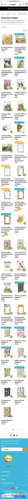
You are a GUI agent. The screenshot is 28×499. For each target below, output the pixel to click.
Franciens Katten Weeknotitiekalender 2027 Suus (7, 254)
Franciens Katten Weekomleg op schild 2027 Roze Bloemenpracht (21, 158)
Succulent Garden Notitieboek (6, 381)
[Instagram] (11, 435)
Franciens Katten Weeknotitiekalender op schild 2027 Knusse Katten (20, 320)
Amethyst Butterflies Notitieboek (7, 421)
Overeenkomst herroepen (7, 483)
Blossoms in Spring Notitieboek (20, 341)
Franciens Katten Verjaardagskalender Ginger (21, 115)
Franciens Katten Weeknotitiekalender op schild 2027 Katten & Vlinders (21, 181)
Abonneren (25, 449)
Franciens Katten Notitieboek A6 (20, 136)
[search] (5, 4)
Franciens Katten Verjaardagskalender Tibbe (21, 94)
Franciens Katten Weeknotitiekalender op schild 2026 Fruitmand (7, 230)
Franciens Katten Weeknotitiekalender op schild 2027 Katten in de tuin (7, 320)
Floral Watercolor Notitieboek (19, 381)
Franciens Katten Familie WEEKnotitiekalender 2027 (7, 157)
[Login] (20, 4)
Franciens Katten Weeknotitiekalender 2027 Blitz (7, 94)
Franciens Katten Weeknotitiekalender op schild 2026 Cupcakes (20, 205)
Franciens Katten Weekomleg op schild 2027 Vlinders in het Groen (7, 205)
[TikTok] (17, 435)
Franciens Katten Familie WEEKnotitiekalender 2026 (20, 49)
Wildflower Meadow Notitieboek (20, 361)
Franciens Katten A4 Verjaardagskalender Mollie (7, 297)
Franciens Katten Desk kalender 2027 (6, 136)
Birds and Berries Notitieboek (19, 401)
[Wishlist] (23, 4)
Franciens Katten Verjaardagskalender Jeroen (21, 229)
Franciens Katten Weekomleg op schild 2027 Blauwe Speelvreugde (7, 181)
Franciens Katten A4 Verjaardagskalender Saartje (20, 254)
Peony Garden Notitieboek (5, 361)
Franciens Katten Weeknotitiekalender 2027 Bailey (7, 72)
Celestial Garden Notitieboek (5, 401)
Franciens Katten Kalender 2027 (7, 48)
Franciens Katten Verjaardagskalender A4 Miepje (21, 72)
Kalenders (8, 14)
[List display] (26, 30)
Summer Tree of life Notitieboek (6, 341)
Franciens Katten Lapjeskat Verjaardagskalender (7, 115)
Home (2, 14)
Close (14, 472)
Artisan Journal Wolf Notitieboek (20, 296)
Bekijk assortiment (2, 4)
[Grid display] (24, 30)
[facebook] (14, 435)
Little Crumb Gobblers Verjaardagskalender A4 (7, 275)
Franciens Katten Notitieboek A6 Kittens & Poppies (20, 275)
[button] (1, 1)
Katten (14, 14)
